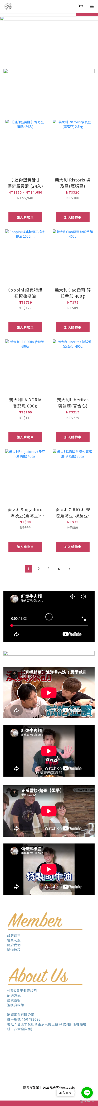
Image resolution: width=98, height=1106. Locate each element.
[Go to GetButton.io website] (87, 1101)
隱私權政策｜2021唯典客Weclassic (49, 1087)
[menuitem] (28, 569)
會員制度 (14, 940)
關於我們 (14, 945)
